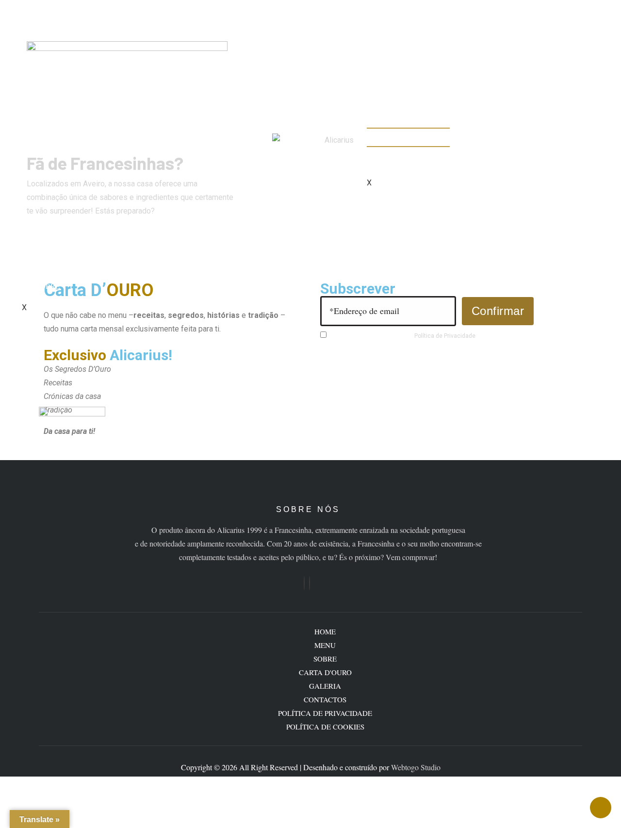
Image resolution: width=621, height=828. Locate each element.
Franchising (405, 134)
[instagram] (309, 583)
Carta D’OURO (408, 147)
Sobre (48, 286)
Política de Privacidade (444, 335)
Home (47, 259)
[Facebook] (304, 583)
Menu (47, 272)
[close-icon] (25, 25)
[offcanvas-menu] (25, 10)
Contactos (402, 161)
